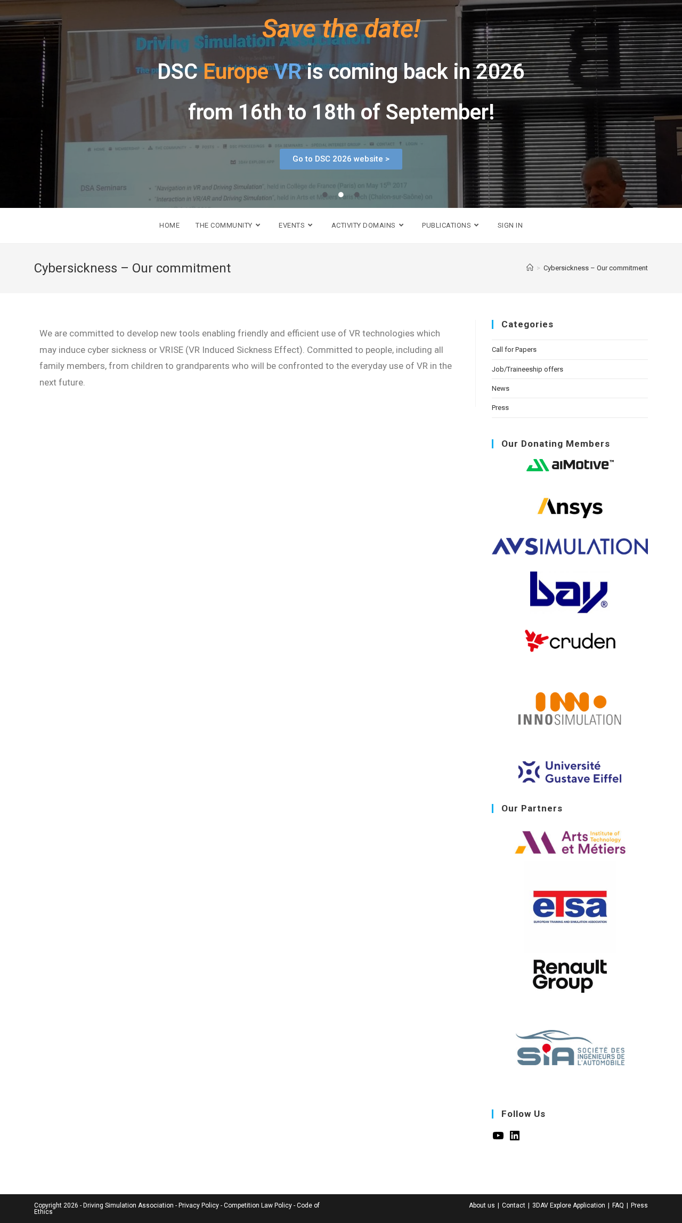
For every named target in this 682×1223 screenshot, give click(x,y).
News (500, 388)
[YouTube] (498, 1140)
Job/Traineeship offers (527, 369)
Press (500, 408)
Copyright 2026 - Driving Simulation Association (104, 1205)
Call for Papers (514, 349)
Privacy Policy (198, 1205)
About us (482, 1205)
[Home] (529, 268)
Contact (513, 1205)
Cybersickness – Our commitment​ (595, 268)
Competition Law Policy (258, 1205)
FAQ (618, 1205)
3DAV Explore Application (568, 1205)
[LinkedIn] (514, 1140)
